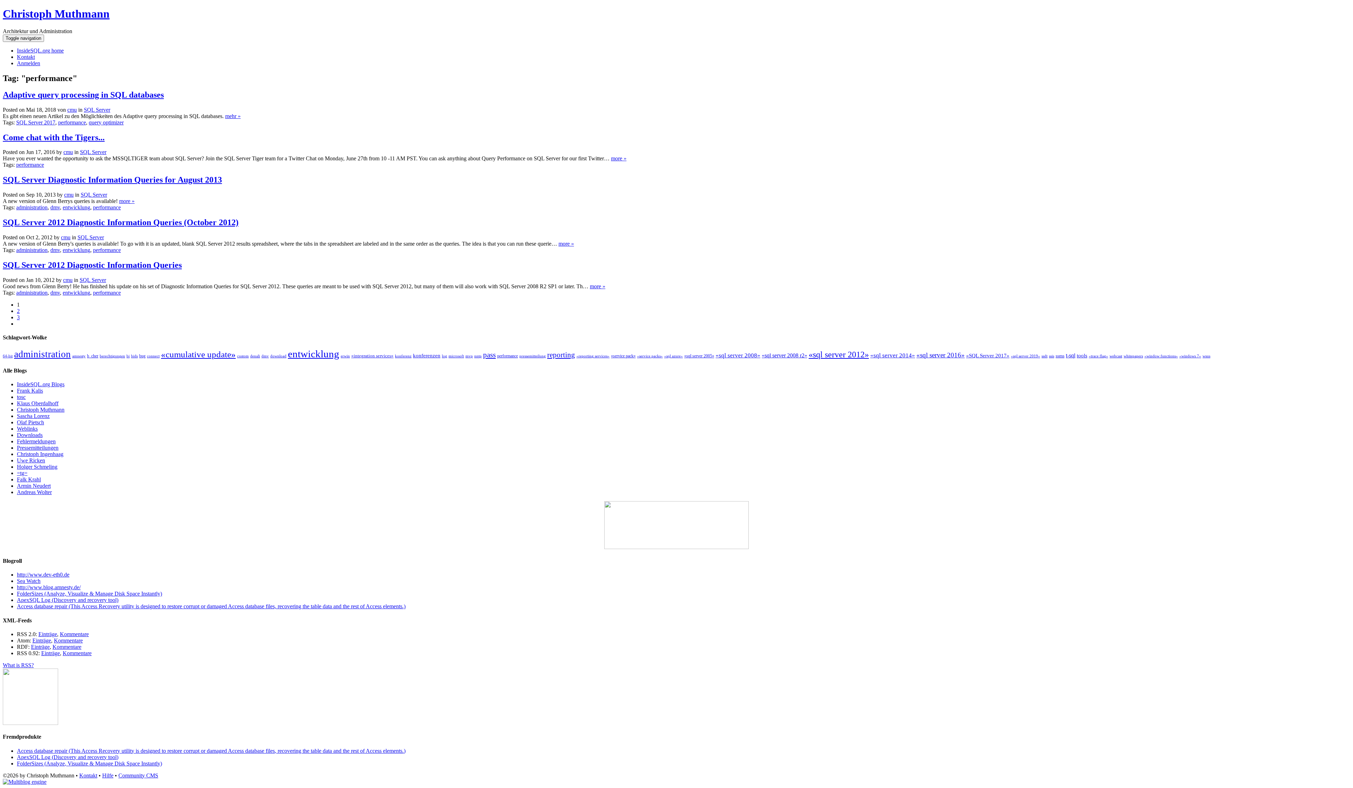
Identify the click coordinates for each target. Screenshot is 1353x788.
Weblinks (27, 429)
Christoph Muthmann (56, 13)
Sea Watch (29, 581)
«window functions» (1161, 356)
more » (618, 158)
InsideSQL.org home (40, 51)
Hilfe (107, 775)
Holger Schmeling (37, 467)
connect (153, 356)
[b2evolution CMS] (25, 782)
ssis (1051, 356)
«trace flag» (1098, 356)
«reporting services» (593, 356)
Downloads (30, 435)
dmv (55, 207)
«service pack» (623, 355)
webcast (1116, 356)
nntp (478, 356)
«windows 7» (1190, 356)
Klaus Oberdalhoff (37, 403)
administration (32, 207)
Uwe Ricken (31, 460)
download (278, 356)
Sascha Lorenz (33, 416)
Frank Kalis (30, 391)
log (444, 356)
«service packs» (650, 356)
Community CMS (138, 775)
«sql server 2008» (738, 355)
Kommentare (74, 634)
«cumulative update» (198, 354)
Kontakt (26, 57)
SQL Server (97, 110)
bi (128, 356)
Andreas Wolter (34, 492)
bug (142, 355)
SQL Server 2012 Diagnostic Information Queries (92, 265)
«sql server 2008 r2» (784, 355)
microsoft (456, 356)
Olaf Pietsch (30, 422)
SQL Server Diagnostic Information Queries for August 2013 (112, 179)
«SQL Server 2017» (987, 355)
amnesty (79, 356)
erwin (345, 356)
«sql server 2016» (940, 355)
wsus (1206, 356)
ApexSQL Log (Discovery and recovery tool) (67, 600)
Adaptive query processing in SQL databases (83, 94)
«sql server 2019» (1025, 356)
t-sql (1070, 355)
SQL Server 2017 (35, 122)
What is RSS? (18, 665)
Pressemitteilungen (37, 448)
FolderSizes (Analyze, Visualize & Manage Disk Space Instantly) (89, 594)
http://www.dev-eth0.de (43, 575)
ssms (1060, 355)
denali (255, 356)
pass (489, 355)
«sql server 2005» (699, 355)
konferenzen (426, 355)
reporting (561, 355)
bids (134, 356)
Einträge (47, 634)
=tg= (22, 473)
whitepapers (1133, 356)
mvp (469, 356)
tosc (21, 397)
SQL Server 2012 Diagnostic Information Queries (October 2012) (121, 222)
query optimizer (106, 122)
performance (72, 122)
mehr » (233, 116)
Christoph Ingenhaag (40, 454)
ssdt (1045, 356)
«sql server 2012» (839, 354)
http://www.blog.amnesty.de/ (49, 587)
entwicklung (76, 207)
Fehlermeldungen (36, 441)
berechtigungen (112, 356)
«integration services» (372, 355)
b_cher (92, 355)
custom (243, 356)
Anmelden (28, 63)
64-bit (8, 356)
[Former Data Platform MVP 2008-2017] (676, 547)
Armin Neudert (34, 486)
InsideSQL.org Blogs (40, 384)
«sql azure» (673, 356)
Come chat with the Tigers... (54, 137)
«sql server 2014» (892, 355)
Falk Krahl (29, 479)
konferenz (403, 356)
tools (1082, 355)
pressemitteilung (532, 356)
